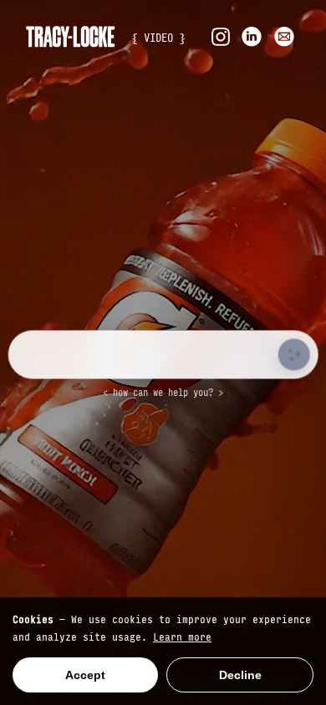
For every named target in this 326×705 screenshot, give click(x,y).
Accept (85, 675)
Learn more (182, 635)
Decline (240, 675)
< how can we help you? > (163, 391)
